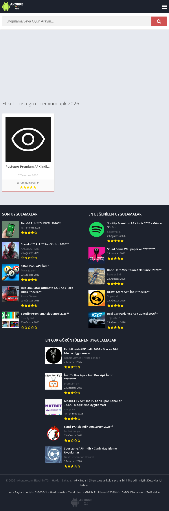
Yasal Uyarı (75, 492)
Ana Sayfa (15, 492)
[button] (159, 21)
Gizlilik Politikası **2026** (102, 492)
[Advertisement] (84, 65)
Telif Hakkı (153, 492)
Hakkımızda (57, 492)
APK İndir (80, 480)
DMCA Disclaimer (132, 492)
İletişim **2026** (36, 492)
